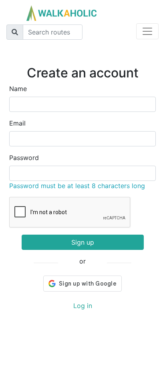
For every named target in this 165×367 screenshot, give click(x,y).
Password (24, 158)
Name (18, 89)
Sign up (82, 242)
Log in (82, 306)
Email (17, 123)
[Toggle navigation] (147, 31)
